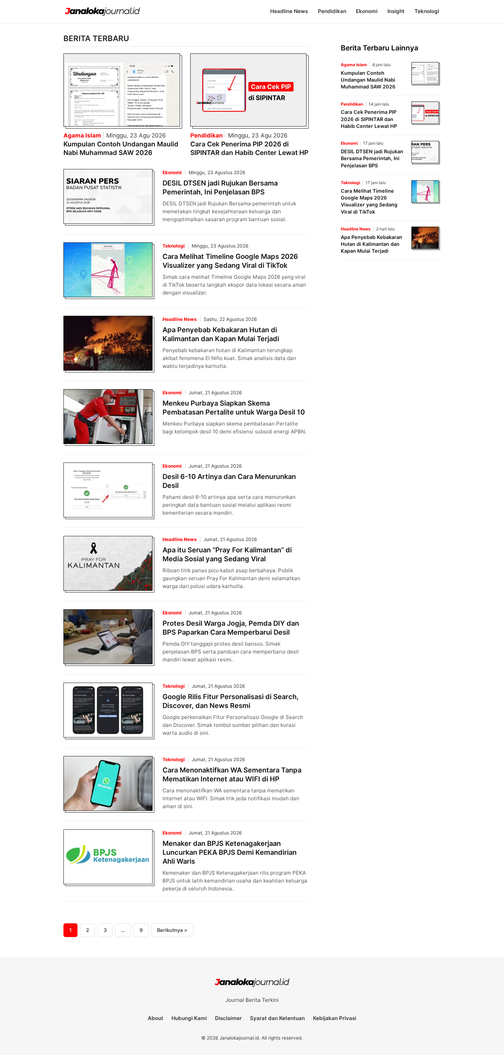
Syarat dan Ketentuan (277, 1018)
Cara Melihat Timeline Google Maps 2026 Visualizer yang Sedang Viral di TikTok (369, 201)
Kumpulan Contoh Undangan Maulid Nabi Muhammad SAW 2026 (120, 148)
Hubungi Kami (189, 1018)
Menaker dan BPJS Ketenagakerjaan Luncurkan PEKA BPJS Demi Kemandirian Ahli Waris (230, 852)
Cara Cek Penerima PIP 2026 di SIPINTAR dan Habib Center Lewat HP (249, 148)
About (155, 1018)
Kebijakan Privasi (334, 1018)
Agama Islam (83, 135)
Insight (396, 11)
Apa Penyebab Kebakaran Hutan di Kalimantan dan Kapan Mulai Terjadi (371, 244)
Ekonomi (366, 11)
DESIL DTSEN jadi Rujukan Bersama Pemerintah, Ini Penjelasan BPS (372, 158)
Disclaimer (228, 1018)
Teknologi (427, 11)
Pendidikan (332, 11)
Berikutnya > (172, 930)
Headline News (289, 11)
